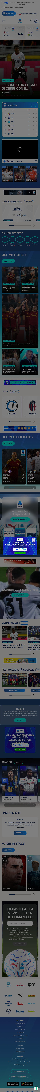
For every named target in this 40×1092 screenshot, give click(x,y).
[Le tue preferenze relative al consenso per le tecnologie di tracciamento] (36, 1088)
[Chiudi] (33, 540)
